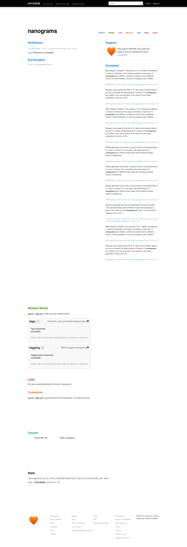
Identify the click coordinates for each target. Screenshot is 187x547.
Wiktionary (36, 48)
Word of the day (63, 3)
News (74, 515)
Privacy (118, 530)
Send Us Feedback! (123, 519)
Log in (30, 313)
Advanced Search (122, 537)
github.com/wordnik (101, 523)
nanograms (122, 54)
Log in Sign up (152, 3)
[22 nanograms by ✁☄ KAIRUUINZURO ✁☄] (67, 437)
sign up (39, 313)
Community (48, 3)
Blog (73, 519)
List (120, 32)
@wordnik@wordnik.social (82, 530)
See (139, 32)
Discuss (129, 32)
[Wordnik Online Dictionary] (34, 3)
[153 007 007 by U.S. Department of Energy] (41, 437)
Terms (117, 526)
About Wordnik (56, 519)
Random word (78, 3)
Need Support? (121, 523)
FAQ (52, 530)
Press (52, 523)
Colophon (53, 526)
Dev (95, 515)
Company (54, 515)
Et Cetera (119, 515)
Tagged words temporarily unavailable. (42, 356)
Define (102, 32)
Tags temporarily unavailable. (38, 330)
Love (155, 32)
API (95, 519)
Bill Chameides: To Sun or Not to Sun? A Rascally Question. (125, 84)
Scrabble (40, 482)
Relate (111, 32)
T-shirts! (53, 534)
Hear (146, 32)
